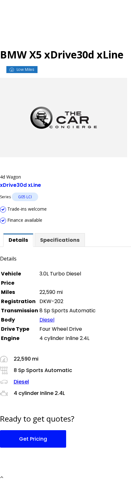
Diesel (46, 319)
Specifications (59, 240)
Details (18, 240)
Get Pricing (33, 439)
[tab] (18, 240)
